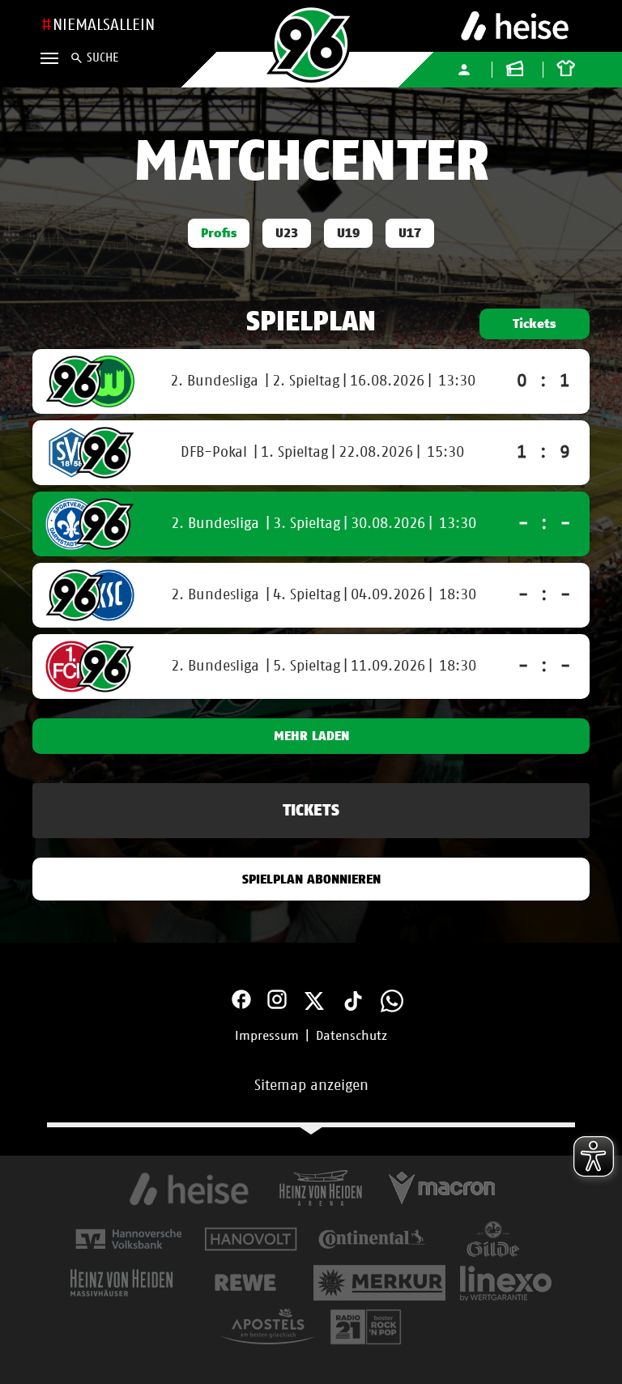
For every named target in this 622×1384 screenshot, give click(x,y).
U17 (409, 233)
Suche (102, 58)
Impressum (267, 1035)
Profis (218, 233)
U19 (348, 233)
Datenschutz (351, 1035)
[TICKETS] (311, 828)
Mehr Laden (311, 736)
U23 (286, 233)
